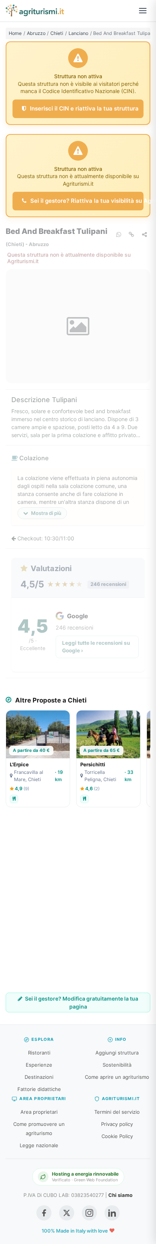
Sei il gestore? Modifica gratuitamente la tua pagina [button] (81, 1002)
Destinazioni (39, 1077)
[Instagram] (89, 1212)
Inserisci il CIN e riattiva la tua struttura (83, 108)
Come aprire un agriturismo (117, 1077)
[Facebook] (43, 1212)
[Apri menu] (142, 10)
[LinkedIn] (112, 1212)
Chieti (56, 33)
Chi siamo (120, 1195)
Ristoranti (39, 1053)
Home (15, 33)
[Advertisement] (78, 905)
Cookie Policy (117, 1136)
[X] (66, 1212)
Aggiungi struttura (117, 1053)
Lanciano (78, 33)
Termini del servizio (117, 1112)
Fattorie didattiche (39, 1089)
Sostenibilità (117, 1065)
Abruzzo (36, 33)
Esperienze (39, 1065)
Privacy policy (117, 1124)
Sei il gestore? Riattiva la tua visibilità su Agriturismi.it (86, 200)
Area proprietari (39, 1112)
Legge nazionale (39, 1145)
